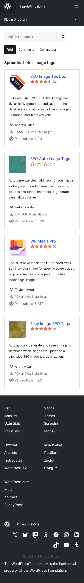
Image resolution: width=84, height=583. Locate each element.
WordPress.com (16, 482)
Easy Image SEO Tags (50, 323)
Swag (50, 468)
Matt (8, 489)
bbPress (10, 497)
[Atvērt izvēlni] (77, 6)
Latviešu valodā (26, 524)
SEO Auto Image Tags (50, 158)
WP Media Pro (43, 241)
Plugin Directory (15, 19)
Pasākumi (51, 452)
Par (7, 408)
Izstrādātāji (13, 460)
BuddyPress (13, 505)
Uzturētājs (12, 423)
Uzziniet (10, 445)
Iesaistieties (53, 445)
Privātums (12, 431)
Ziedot (49, 460)
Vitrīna (49, 408)
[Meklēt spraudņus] (62, 36)
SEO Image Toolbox (48, 76)
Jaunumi (10, 416)
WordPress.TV (15, 468)
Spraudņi (51, 423)
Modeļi (49, 431)
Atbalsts (10, 452)
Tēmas (49, 416)
